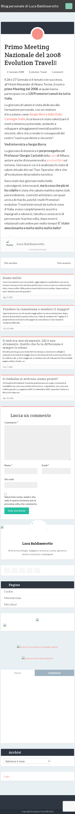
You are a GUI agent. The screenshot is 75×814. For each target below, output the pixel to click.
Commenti (57, 71)
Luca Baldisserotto (30, 244)
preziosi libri (55, 160)
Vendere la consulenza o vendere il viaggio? (36, 309)
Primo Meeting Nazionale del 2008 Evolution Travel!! (32, 54)
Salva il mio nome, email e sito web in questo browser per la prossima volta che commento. (20, 500)
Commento (11, 422)
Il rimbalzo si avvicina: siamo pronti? (30, 379)
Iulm (53, 155)
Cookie (8, 591)
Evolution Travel (38, 71)
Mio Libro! (10, 604)
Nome (8, 465)
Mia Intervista (12, 597)
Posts (17, 672)
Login (6, 776)
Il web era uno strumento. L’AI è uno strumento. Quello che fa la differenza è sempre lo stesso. (33, 344)
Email (45, 465)
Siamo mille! (12, 278)
